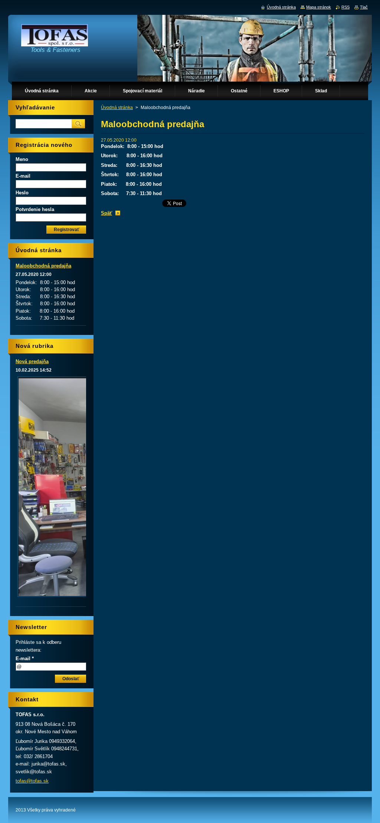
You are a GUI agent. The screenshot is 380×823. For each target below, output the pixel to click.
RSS (345, 7)
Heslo (22, 192)
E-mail (23, 176)
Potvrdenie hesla (35, 209)
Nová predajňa (32, 361)
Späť (106, 213)
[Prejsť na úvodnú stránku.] (54, 37)
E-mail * (25, 658)
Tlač (364, 7)
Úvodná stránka (117, 107)
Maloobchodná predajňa (43, 266)
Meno (22, 159)
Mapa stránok (318, 7)
